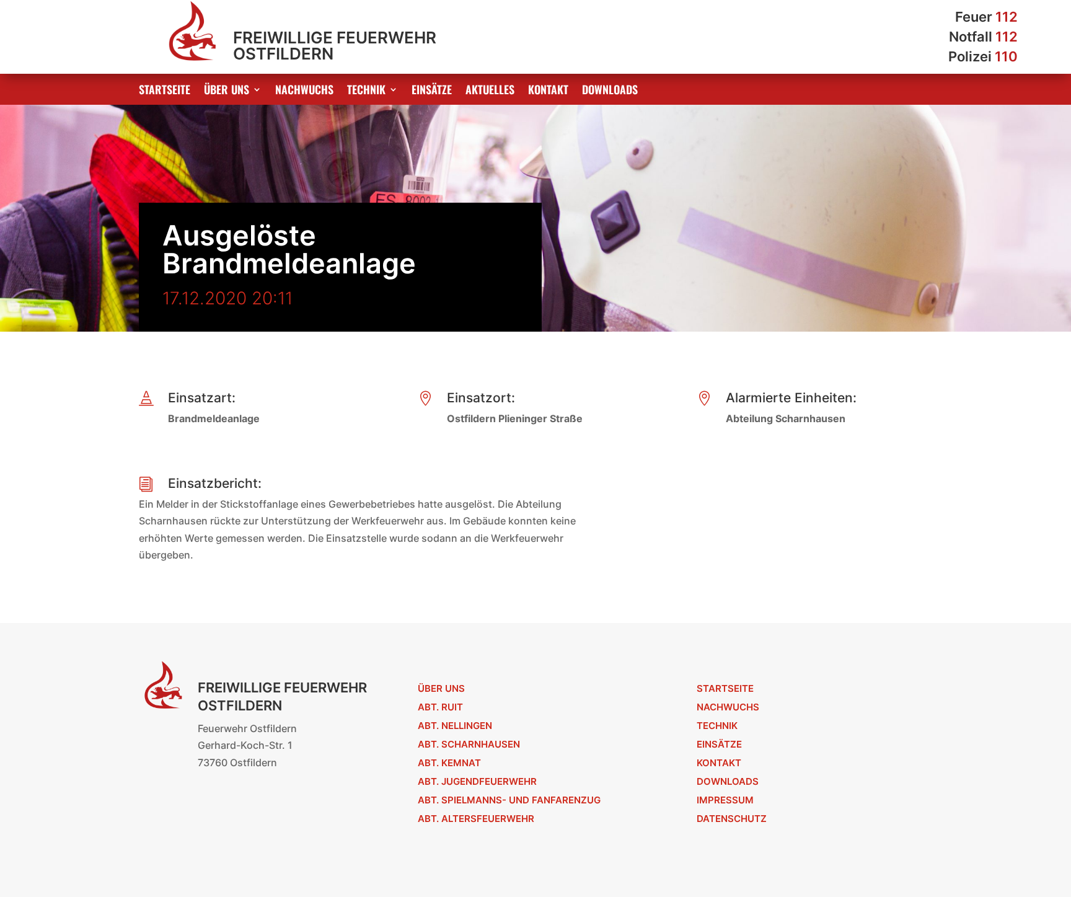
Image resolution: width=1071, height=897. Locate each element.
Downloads (610, 91)
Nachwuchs (304, 91)
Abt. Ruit (440, 707)
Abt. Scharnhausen (469, 744)
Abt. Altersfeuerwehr (476, 818)
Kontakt (548, 91)
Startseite (164, 91)
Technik (366, 91)
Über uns (226, 91)
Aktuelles (489, 91)
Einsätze (432, 91)
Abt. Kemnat (449, 763)
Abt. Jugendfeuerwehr (477, 781)
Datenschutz (732, 818)
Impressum (725, 800)
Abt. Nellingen (455, 725)
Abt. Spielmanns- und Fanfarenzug (509, 800)
